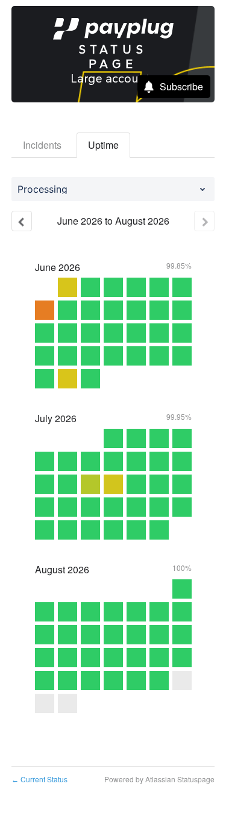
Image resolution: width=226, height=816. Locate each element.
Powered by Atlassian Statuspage (159, 779)
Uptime (103, 145)
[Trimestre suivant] (204, 221)
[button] (173, 86)
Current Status (39, 779)
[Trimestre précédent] (21, 221)
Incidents (42, 145)
